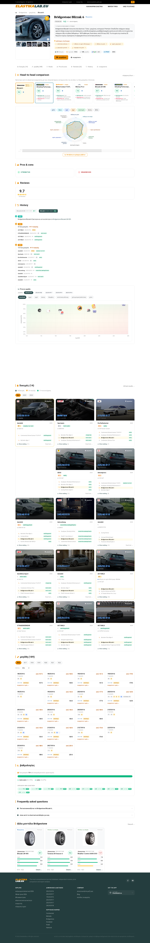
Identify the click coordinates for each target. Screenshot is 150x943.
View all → (131, 824)
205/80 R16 (81, 710)
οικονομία (81, 110)
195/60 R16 (51, 692)
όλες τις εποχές (129, 6)
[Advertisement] (75, 364)
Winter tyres (113, 6)
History (90, 67)
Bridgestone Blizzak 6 (67, 437)
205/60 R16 (21, 710)
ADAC (19, 261)
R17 (25, 662)
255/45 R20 (38, 292)
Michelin (49, 916)
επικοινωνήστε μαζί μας (94, 2)
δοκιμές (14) (23, 67)
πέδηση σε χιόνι (102, 44)
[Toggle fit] (48, 39)
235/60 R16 (21, 745)
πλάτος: (17, 668)
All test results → (129, 386)
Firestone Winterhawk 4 (107, 541)
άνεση (90, 110)
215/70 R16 (81, 727)
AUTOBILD (21, 230)
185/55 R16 (51, 674)
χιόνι (53, 110)
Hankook (49, 927)
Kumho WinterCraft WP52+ (28, 541)
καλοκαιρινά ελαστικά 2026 (24, 891)
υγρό (66, 110)
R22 (59, 662)
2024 (31, 395)
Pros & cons (63, 67)
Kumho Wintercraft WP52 (108, 591)
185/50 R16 (21, 674)
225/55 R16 (111, 727)
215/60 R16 (21, 727)
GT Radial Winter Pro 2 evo (108, 593)
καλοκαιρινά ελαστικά (94, 6)
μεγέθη (85, 52)
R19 (39, 662)
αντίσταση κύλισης (63, 44)
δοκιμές (60, 52)
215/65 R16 (51, 727)
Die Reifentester (22, 257)
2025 (24, 395)
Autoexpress (21, 264)
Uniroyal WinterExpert (107, 537)
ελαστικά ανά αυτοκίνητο (23, 900)
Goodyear (49, 922)
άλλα (96, 110)
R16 (18, 662)
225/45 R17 (50, 894)
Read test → (48, 444)
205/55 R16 (69, 292)
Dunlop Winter (24, 536)
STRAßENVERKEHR (23, 233)
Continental (50, 913)
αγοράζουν (62, 57)
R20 (45, 662)
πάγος (60, 110)
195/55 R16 (21, 692)
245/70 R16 (51, 745)
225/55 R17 (50, 903)
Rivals (51, 67)
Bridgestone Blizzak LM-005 (62, 219)
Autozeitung (21, 270)
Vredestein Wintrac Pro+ (108, 440)
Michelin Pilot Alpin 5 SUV (28, 637)
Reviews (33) (77, 67)
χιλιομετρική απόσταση (79, 297)
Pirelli (48, 925)
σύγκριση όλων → (129, 75)
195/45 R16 (81, 674)
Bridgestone (23, 12)
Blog (78, 894)
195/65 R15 (50, 897)
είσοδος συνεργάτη (83, 897)
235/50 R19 (59, 292)
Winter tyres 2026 (21, 894)
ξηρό (73, 110)
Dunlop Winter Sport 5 (67, 489)
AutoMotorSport (22, 276)
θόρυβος (51, 297)
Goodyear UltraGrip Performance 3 (70, 440)
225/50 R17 (49, 292)
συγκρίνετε (77, 57)
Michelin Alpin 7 (25, 440)
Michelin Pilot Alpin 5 (67, 435)
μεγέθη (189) (38, 67)
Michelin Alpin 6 (65, 645)
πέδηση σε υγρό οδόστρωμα (83, 44)
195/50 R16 (111, 674)
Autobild (20, 251)
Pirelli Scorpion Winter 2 (27, 645)
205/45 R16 (81, 692)
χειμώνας (32, 12)
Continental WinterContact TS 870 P (31, 435)
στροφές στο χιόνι (80, 47)
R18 (32, 662)
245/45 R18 (50, 905)
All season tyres (20, 897)
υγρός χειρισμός (117, 44)
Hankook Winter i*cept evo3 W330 (110, 645)
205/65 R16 (51, 710)
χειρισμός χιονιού (63, 47)
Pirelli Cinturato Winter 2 (27, 593)
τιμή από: (72, 52)
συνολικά (22, 297)
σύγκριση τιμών (67, 2)
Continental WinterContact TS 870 (110, 483)
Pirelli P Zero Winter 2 (67, 536)
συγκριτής (79, 2)
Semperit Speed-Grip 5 (67, 639)
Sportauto (20, 254)
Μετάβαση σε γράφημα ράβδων (76, 154)
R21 (52, 662)
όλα (18, 395)
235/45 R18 (28, 292)
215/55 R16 (111, 710)
